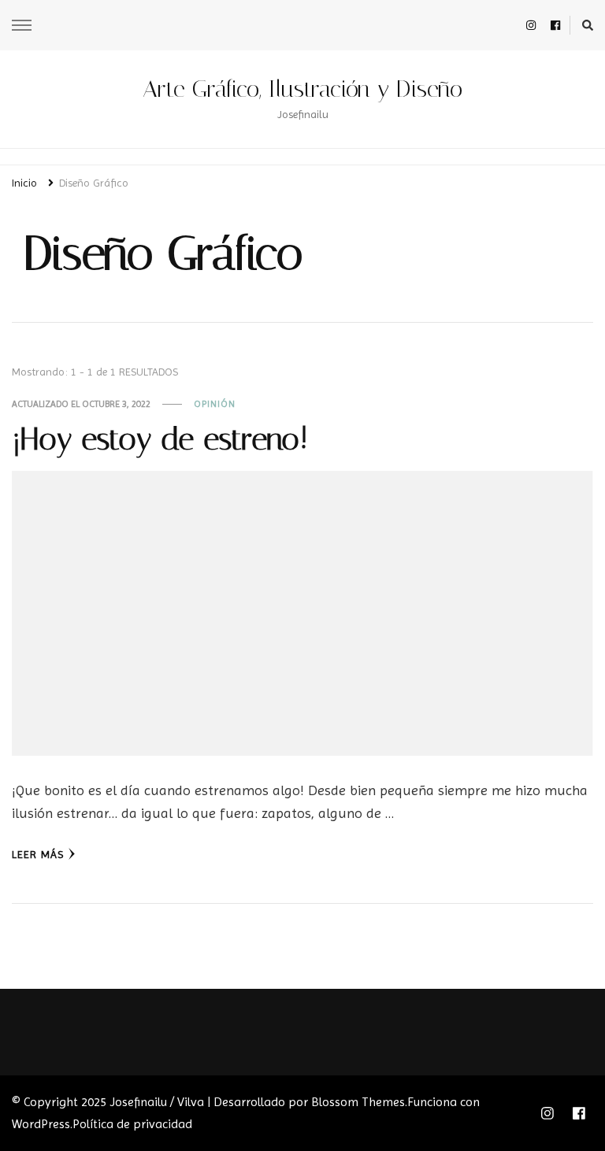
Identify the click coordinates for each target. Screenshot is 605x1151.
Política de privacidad (132, 1123)
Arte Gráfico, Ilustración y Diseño (302, 89)
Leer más (38, 854)
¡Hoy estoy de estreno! (160, 438)
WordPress (41, 1123)
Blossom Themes (358, 1101)
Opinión (215, 403)
